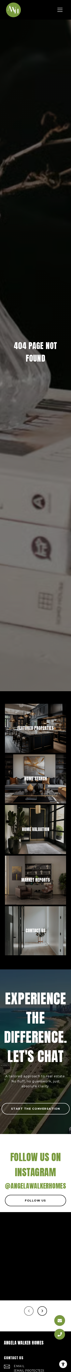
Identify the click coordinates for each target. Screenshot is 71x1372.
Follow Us (35, 1200)
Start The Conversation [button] (35, 1108)
